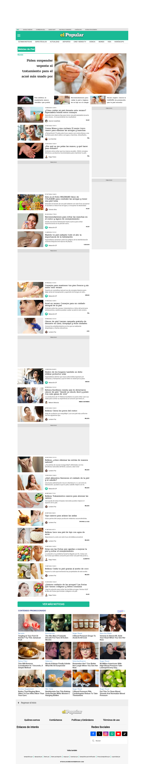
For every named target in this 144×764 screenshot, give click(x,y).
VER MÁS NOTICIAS (53, 604)
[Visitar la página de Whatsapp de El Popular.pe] (112, 734)
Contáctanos (55, 720)
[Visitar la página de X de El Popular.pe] (99, 734)
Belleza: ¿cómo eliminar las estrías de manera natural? (66, 461)
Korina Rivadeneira (91, 29)
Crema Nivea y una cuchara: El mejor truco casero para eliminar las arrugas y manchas (65, 129)
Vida (109, 42)
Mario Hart (52, 29)
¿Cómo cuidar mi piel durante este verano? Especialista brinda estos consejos (65, 111)
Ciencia (92, 42)
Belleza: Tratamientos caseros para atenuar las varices (66, 497)
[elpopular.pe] (72, 38)
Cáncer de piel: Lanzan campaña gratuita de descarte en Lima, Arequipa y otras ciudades (66, 322)
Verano (87, 295)
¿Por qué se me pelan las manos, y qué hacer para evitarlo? (66, 147)
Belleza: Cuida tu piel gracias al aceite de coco (67, 568)
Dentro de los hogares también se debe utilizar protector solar (63, 373)
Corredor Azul (40, 29)
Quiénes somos (32, 720)
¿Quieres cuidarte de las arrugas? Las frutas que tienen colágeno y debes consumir (66, 585)
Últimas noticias (25, 42)
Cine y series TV (80, 42)
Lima (88, 331)
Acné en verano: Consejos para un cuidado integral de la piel (65, 304)
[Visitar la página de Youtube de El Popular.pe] (118, 734)
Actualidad (54, 42)
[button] (18, 35)
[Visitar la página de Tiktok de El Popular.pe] (124, 734)
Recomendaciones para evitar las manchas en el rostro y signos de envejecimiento (66, 217)
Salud (87, 120)
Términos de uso (111, 720)
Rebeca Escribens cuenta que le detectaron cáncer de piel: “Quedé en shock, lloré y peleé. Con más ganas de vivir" (67, 392)
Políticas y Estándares (83, 720)
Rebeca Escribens (84, 401)
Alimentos (86, 558)
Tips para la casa (84, 521)
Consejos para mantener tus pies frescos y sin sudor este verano (67, 286)
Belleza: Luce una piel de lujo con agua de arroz (65, 533)
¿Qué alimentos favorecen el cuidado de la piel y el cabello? (67, 479)
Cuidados (86, 244)
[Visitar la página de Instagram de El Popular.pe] (105, 734)
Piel (88, 138)
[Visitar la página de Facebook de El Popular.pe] (93, 734)
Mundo (101, 42)
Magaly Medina (27, 29)
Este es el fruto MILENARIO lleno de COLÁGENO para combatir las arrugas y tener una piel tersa (66, 198)
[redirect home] (72, 712)
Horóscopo (78, 29)
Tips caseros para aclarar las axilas (61, 515)
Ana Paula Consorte (65, 29)
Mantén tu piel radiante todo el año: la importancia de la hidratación (63, 235)
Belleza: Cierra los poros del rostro (61, 410)
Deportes (66, 42)
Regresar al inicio (28, 703)
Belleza (87, 418)
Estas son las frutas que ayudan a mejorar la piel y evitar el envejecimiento (66, 550)
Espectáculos (41, 42)
